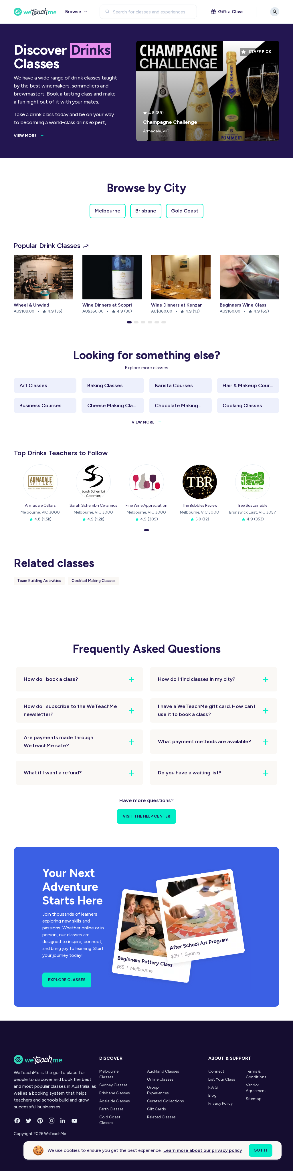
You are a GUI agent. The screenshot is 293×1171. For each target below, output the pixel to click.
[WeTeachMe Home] (55, 1059)
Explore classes (67, 979)
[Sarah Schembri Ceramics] (93, 481)
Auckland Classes (163, 1071)
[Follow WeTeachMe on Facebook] (17, 1120)
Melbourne (107, 211)
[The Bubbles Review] (199, 481)
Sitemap (254, 1098)
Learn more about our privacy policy (202, 1150)
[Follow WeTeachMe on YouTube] (74, 1120)
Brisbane (145, 211)
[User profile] (274, 11)
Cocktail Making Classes (94, 580)
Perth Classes (111, 1109)
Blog (212, 1095)
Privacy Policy (220, 1103)
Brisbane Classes (114, 1093)
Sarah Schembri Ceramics (93, 505)
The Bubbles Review (199, 505)
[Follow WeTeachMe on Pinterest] (40, 1120)
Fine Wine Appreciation (146, 505)
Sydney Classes (113, 1085)
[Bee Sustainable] (252, 481)
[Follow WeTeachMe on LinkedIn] (63, 1120)
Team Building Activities (39, 580)
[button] (129, 322)
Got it (261, 1150)
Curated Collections (165, 1101)
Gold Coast (184, 211)
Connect (216, 1071)
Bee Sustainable (252, 505)
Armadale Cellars (40, 505)
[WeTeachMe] (35, 12)
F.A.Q (213, 1087)
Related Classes (161, 1117)
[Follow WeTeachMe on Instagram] (51, 1120)
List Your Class (221, 1079)
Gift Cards (156, 1109)
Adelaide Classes (114, 1101)
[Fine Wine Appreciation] (146, 481)
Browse (73, 11)
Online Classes (160, 1079)
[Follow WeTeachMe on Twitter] (28, 1120)
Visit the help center (146, 816)
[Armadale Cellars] (40, 481)
